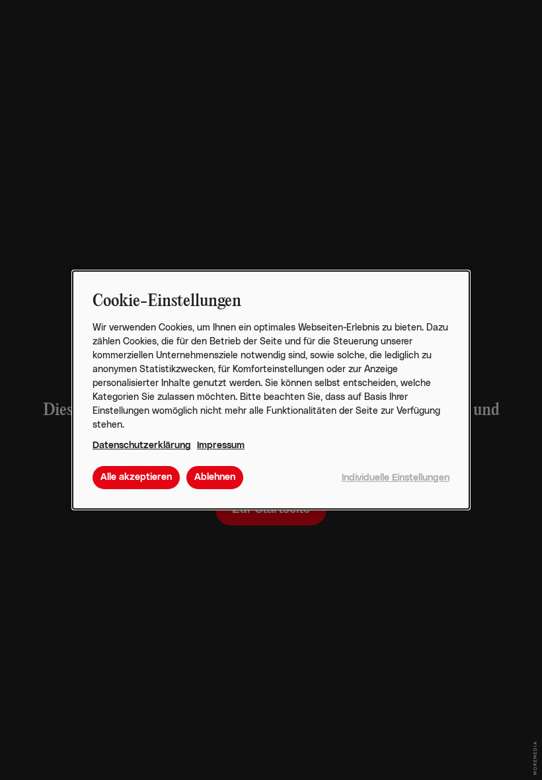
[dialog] (271, 390)
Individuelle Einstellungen (395, 478)
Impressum (221, 445)
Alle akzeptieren (136, 477)
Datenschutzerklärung (142, 445)
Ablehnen (214, 477)
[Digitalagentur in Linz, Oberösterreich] (535, 758)
